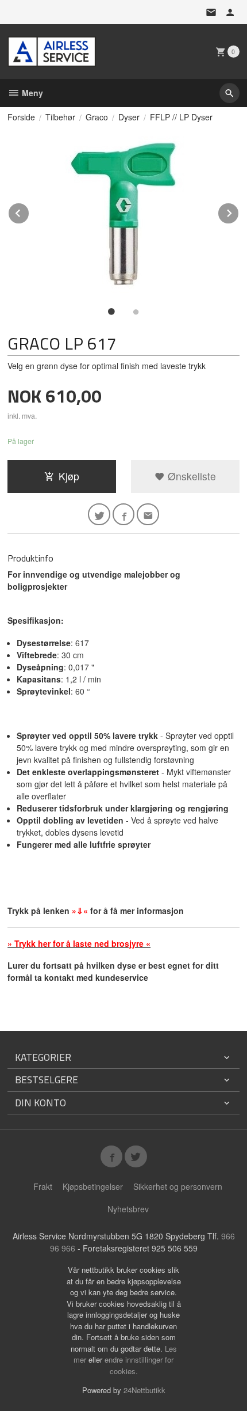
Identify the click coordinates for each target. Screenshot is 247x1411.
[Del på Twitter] (99, 514)
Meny (31, 92)
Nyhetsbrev (128, 1209)
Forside (21, 117)
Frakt (42, 1186)
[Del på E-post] (148, 514)
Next (239, 211)
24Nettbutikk (144, 1390)
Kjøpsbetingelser (93, 1186)
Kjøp (69, 476)
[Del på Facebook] (124, 514)
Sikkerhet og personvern (177, 1186)
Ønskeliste (190, 476)
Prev (29, 211)
